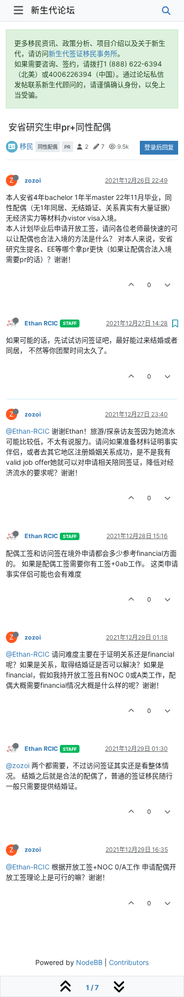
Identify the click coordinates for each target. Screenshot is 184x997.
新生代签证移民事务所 (83, 53)
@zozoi (17, 765)
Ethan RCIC (41, 323)
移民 (26, 146)
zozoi (33, 180)
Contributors (129, 962)
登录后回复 (159, 147)
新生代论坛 (53, 10)
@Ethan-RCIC (28, 431)
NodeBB (89, 962)
